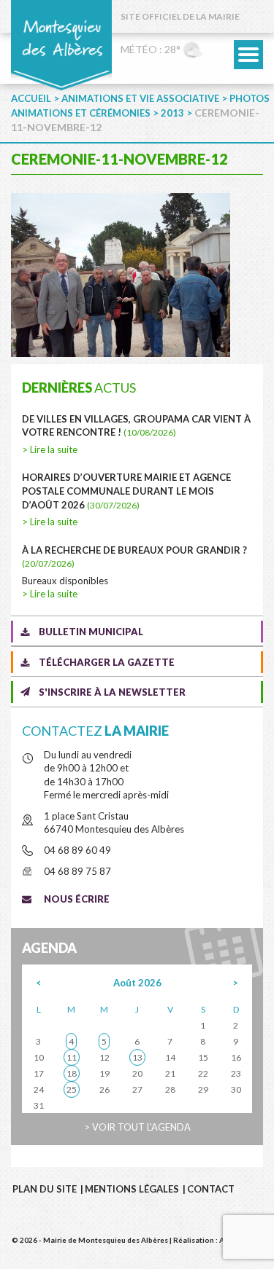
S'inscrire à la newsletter (112, 692)
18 (71, 1073)
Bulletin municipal (91, 631)
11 (71, 1057)
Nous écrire (77, 899)
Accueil (31, 98)
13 (137, 1057)
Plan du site (44, 1189)
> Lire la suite (49, 449)
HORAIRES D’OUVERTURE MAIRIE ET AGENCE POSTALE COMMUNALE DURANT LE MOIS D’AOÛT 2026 (126, 490)
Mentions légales (132, 1189)
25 (71, 1089)
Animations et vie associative (140, 98)
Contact (211, 1189)
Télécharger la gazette (107, 662)
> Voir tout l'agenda (137, 1127)
